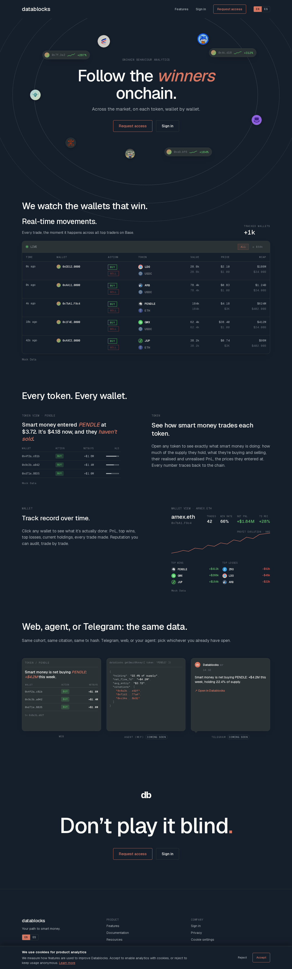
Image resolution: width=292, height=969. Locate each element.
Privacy (196, 933)
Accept (261, 957)
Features (181, 9)
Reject (242, 957)
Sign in (201, 9)
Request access (229, 9)
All (243, 246)
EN (257, 9)
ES (266, 9)
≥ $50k (258, 246)
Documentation (118, 933)
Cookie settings (202, 940)
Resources (115, 940)
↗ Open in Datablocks (210, 691)
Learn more (67, 963)
